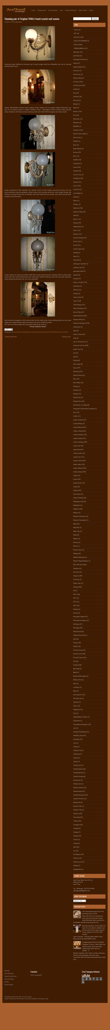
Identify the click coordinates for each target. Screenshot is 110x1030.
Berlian (75, 111)
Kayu (74, 368)
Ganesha (76, 260)
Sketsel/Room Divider (80, 717)
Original (75, 576)
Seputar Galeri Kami (11, 976)
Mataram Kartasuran (79, 516)
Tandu (75, 747)
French (75, 245)
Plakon (75, 646)
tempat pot (76, 802)
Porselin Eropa (78, 657)
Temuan (75, 813)
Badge (75, 104)
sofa (74, 728)
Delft (74, 215)
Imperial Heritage (79, 323)
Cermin (75, 167)
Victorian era (77, 862)
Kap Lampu (76, 364)
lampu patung (77, 472)
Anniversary (77, 74)
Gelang (75, 279)
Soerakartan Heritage (80, 724)
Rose (74, 683)
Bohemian (76, 119)
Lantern (75, 475)
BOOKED (76, 126)
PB (74, 591)
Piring (75, 643)
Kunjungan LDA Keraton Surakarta (84, 409)
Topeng (75, 836)
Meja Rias (76, 527)
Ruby (74, 691)
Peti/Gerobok (77, 631)
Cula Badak (76, 193)
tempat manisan (78, 787)
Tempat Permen (78, 799)
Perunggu (76, 628)
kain (74, 357)
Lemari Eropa (77, 483)
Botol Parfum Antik (79, 134)
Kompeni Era (77, 401)
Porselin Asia (77, 654)
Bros (74, 156)
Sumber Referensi (71, 10)
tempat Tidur (77, 806)
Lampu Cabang (78, 431)
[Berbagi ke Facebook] (12, 329)
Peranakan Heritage (79, 620)
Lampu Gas (76, 446)
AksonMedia (20, 999)
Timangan (76, 825)
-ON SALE (76, 37)
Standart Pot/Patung (79, 732)
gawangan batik (78, 271)
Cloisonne (76, 189)
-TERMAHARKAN (78, 48)
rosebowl (76, 687)
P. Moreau (76, 579)
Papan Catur (77, 583)
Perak (75, 613)
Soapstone (76, 721)
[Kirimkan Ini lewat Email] (5, 329)
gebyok (75, 275)
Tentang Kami (41, 10)
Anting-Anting (77, 78)
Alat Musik (76, 56)
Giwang (75, 293)
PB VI (75, 598)
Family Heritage (78, 238)
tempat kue (76, 780)
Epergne (76, 234)
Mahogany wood (78, 501)
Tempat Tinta (77, 810)
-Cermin (75, 30)
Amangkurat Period (79, 59)
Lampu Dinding (35, 332)
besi (74, 115)
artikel (75, 89)
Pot (74, 661)
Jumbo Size (77, 349)
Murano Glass (77, 550)
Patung (75, 587)
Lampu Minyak (77, 468)
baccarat (76, 100)
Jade (74, 338)
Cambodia (76, 163)
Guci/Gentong (77, 305)
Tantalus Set (77, 750)
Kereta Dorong (78, 375)
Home (33, 10)
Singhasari (76, 709)
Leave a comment (63, 332)
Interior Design (78, 334)
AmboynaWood (78, 67)
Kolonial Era (77, 397)
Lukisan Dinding (78, 498)
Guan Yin (76, 301)
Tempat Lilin (77, 784)
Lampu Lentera (78, 453)
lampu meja (77, 464)
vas (74, 851)
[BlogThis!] (7, 329)
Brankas (75, 141)
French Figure (77, 249)
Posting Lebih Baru (11, 337)
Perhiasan (76, 624)
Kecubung (76, 371)
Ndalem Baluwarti (79, 557)
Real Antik (76, 669)
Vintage (75, 865)
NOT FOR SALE (52, 332)
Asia (74, 93)
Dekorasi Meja (77, 212)
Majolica (76, 509)
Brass (75, 145)
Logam (75, 490)
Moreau (75, 542)
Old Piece (76, 572)
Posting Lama (66, 337)
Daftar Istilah (83, 10)
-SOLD (75, 45)
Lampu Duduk (77, 438)
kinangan (76, 390)
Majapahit (76, 505)
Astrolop (76, 97)
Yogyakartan (77, 869)
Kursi (74, 412)
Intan (74, 331)
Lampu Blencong (78, 427)
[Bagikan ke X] (9, 329)
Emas (75, 230)
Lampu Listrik (44, 332)
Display (75, 223)
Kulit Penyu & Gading (80, 405)
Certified (76, 171)
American (76, 71)
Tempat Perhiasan (79, 795)
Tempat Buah (77, 769)
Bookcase (76, 122)
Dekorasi (76, 208)
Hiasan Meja (77, 312)
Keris (74, 379)
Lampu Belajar (77, 423)
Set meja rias (77, 698)
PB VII (75, 602)
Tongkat (75, 832)
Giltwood (76, 290)
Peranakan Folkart (79, 617)
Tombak (75, 828)
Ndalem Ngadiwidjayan (80, 561)
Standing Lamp (78, 735)
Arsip (61, 10)
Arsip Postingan (9, 979)
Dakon (75, 201)
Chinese (75, 182)
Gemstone (76, 286)
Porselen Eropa (78, 650)
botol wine (76, 137)
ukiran (75, 847)
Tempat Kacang (78, 776)
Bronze (75, 152)
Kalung (75, 360)
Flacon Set (76, 241)
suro (74, 743)
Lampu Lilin (77, 457)
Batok (75, 108)
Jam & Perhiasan (78, 342)
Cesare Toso (77, 175)
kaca (74, 353)
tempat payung (78, 791)
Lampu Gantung (78, 420)
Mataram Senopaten (79, 520)
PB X (74, 605)
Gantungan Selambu (79, 264)
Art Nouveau (77, 85)
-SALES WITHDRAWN (80, 41)
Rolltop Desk (77, 680)
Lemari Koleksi (52, 10)
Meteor (75, 539)
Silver (75, 706)
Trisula (75, 839)
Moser (75, 546)
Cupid (75, 197)
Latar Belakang (9, 973)
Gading (75, 253)
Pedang (75, 609)
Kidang (75, 386)
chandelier (76, 178)
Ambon (75, 63)
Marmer (75, 513)
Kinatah (75, 394)
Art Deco (76, 82)
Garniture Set (77, 267)
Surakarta (76, 739)
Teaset (75, 762)
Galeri (75, 256)
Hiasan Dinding (78, 308)
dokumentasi (77, 227)
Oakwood (76, 568)
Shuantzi (76, 702)
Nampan (76, 553)
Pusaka (75, 665)
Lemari (75, 479)
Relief (75, 672)
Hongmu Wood (78, 319)
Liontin (75, 487)
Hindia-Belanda (25, 332)
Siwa (74, 713)
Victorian (76, 858)
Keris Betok (76, 383)
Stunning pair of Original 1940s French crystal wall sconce (32, 19)
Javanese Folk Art (78, 345)
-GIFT (75, 33)
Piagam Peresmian (79, 635)
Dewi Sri (76, 219)
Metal (75, 535)
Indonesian (76, 327)
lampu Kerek (77, 449)
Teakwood (76, 754)
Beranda (7, 971)
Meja (74, 524)
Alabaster (76, 52)
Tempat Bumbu (78, 773)
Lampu (75, 416)
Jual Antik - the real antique (23, 997)
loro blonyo (77, 494)
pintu (74, 639)
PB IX (75, 594)
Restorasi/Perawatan (79, 676)
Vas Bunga (76, 854)
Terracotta (76, 817)
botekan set (77, 130)
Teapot (75, 758)
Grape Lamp (77, 297)
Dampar (75, 204)
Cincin (75, 186)
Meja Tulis (76, 531)
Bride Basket (77, 149)
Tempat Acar (77, 765)
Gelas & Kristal (15, 332)
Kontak (91, 10)
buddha (75, 160)
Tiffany (75, 821)
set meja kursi (77, 695)
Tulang (75, 843)
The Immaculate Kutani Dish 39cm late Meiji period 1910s (93, 912)
